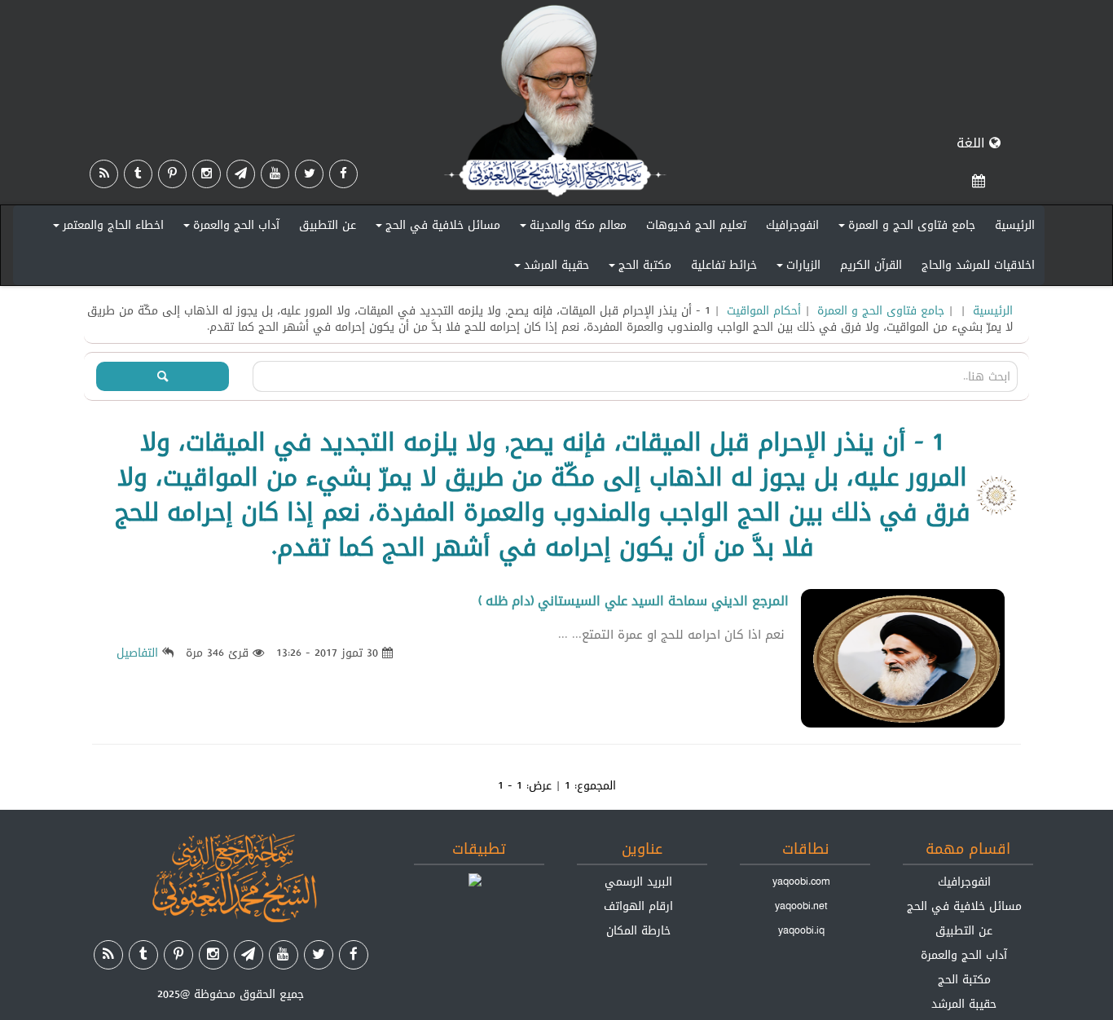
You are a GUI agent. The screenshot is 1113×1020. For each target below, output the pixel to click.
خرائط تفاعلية (724, 264)
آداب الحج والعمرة (228, 228)
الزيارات (796, 268)
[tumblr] (138, 174)
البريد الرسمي (638, 881)
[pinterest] (172, 174)
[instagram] (206, 174)
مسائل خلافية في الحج (435, 228)
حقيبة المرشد (549, 268)
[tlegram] (241, 174)
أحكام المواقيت (764, 310)
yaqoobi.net (801, 906)
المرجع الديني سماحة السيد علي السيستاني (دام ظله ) (633, 601)
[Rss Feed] (104, 174)
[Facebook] (343, 174)
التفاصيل (137, 652)
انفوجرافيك (792, 224)
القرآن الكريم (871, 264)
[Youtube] (275, 174)
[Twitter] (309, 174)
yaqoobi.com (800, 881)
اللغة (973, 143)
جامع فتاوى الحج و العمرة (904, 228)
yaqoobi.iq (801, 930)
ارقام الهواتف (638, 906)
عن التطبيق (327, 224)
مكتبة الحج (637, 268)
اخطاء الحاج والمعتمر (106, 228)
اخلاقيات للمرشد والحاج (978, 264)
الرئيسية (1015, 224)
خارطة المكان (638, 930)
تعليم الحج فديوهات (696, 224)
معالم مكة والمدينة (571, 228)
